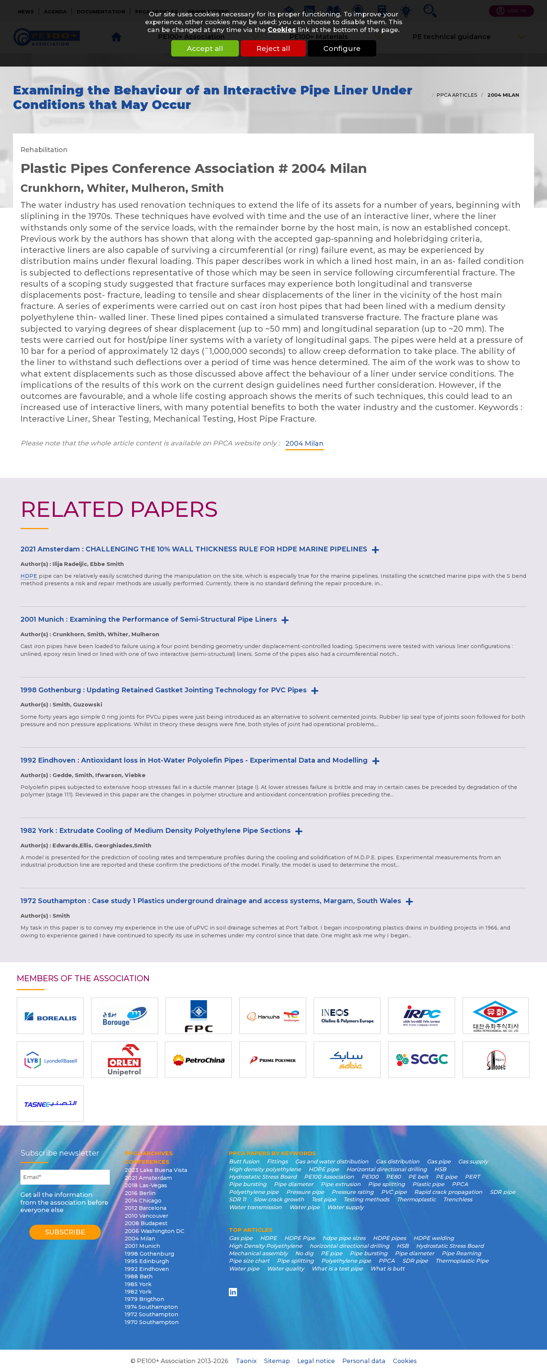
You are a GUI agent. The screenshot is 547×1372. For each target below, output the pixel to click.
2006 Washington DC (155, 1231)
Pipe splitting (386, 1184)
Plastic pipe (428, 1184)
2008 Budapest (146, 1223)
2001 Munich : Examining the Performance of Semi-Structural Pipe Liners (148, 619)
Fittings (277, 1161)
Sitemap (277, 1361)
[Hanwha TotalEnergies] (272, 1016)
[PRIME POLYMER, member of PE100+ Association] (272, 1059)
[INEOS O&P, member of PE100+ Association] (347, 1016)
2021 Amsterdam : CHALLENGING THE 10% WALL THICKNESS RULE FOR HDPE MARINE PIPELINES (193, 549)
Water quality (285, 1268)
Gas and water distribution (331, 1161)
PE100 (369, 1176)
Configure (342, 48)
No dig (304, 1253)
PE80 (393, 1176)
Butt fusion (244, 1161)
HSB (440, 1169)
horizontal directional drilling (349, 1246)
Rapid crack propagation (448, 1192)
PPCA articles (456, 95)
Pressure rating (353, 1192)
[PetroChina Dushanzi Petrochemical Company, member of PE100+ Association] (198, 1059)
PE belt (418, 1176)
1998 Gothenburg (149, 1253)
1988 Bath (139, 1276)
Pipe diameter (293, 1184)
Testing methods (366, 1199)
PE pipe (446, 1176)
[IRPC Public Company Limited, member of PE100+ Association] (421, 1016)
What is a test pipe (337, 1268)
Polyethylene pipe (254, 1192)
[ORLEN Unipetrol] (124, 1059)
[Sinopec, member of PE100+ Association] (496, 1059)
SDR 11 (237, 1199)
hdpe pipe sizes (344, 1238)
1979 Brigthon (144, 1299)
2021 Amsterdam (148, 1178)
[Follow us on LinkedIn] (234, 1292)
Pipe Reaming (461, 1253)
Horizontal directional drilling (386, 1169)
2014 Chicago (143, 1200)
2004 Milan (502, 95)
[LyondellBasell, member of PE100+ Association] (50, 1059)
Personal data (364, 1361)
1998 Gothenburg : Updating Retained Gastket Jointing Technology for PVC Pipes (163, 690)
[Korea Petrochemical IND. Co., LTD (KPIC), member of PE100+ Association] (496, 1016)
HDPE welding (433, 1238)
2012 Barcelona (145, 1208)
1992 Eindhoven (147, 1269)
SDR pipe (502, 1192)
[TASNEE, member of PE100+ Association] (50, 1103)
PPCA (460, 1184)
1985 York (138, 1284)
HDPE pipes (389, 1238)
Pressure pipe (305, 1192)
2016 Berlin (140, 1193)
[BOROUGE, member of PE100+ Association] (124, 1016)
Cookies (282, 29)
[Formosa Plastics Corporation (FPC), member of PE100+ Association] (199, 1016)
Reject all (273, 48)
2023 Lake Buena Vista (156, 1170)
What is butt (387, 1268)
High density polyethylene (265, 1169)
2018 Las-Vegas (146, 1185)
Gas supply (473, 1161)
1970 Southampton (152, 1322)
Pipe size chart (249, 1260)
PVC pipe (394, 1192)
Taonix (246, 1361)
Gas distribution (397, 1161)
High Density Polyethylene (265, 1246)
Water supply (345, 1207)
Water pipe (304, 1207)
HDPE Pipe (299, 1238)
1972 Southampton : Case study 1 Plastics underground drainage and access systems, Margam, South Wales (210, 901)
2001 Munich (142, 1246)
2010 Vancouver (146, 1215)
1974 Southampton (151, 1307)
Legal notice (316, 1361)
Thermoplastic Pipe (462, 1260)
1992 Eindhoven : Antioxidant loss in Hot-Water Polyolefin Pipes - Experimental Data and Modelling (194, 760)
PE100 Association (329, 1176)
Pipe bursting (247, 1184)
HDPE (28, 576)
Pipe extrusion (341, 1184)
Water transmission (255, 1207)
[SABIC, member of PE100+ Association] (347, 1059)
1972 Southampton (151, 1314)
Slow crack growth (278, 1199)
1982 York (138, 1291)
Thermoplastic (416, 1199)
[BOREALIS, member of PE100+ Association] (50, 1016)
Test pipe (323, 1199)
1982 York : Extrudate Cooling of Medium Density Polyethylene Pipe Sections (155, 831)
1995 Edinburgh (147, 1261)
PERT (472, 1176)
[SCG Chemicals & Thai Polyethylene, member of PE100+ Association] (421, 1059)
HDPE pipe (323, 1169)
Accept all (205, 48)
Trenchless (457, 1199)
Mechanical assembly (258, 1253)
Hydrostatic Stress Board (263, 1176)
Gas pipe (439, 1161)
